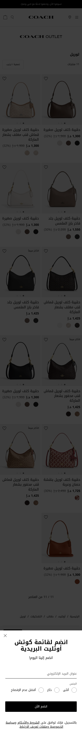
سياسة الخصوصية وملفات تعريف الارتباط (34, 725)
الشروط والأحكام (28, 723)
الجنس (73, 684)
